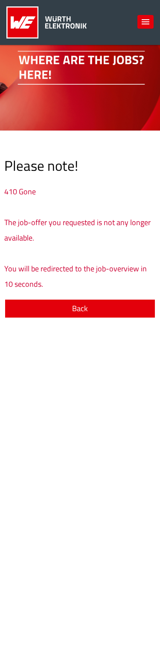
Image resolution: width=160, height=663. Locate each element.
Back (80, 308)
